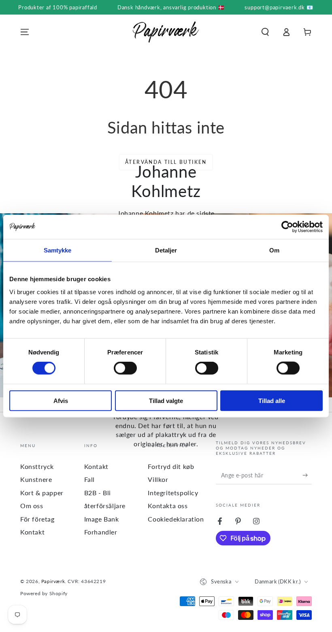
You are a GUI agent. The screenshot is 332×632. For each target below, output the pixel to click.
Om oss (31, 505)
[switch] (125, 368)
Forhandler (100, 532)
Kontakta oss (167, 505)
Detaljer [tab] (166, 250)
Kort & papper (42, 492)
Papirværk (53, 581)
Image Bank (101, 519)
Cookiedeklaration (176, 519)
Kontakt (32, 532)
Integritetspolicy (173, 492)
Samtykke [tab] (58, 250)
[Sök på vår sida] (265, 32)
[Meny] (24, 32)
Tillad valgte (166, 400)
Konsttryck (37, 466)
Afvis (60, 400)
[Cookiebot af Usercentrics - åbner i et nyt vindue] (287, 227)
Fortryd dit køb (171, 466)
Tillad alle (271, 400)
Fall (89, 479)
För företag (37, 519)
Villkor (158, 479)
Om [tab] (274, 250)
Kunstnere (36, 479)
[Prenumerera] (307, 475)
